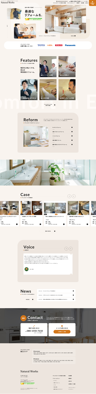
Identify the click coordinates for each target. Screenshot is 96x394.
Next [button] (74, 196)
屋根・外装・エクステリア (58, 389)
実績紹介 (70, 378)
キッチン (55, 380)
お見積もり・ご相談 (71, 383)
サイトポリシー (70, 389)
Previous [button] (69, 196)
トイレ (55, 384)
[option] (36, 136)
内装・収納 (55, 387)
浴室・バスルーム (57, 382)
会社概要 (70, 375)
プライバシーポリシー (72, 387)
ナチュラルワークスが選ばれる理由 (59, 375)
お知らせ (70, 381)
